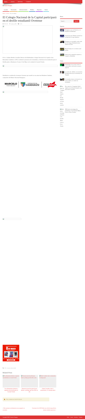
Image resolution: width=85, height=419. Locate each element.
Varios (46, 9)
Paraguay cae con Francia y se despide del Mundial (73, 30)
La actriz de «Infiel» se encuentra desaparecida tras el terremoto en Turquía (73, 73)
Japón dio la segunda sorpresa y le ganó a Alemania (73, 55)
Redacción (6, 23)
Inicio (5, 1)
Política (32, 9)
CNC (5, 368)
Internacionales (23, 9)
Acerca (12, 1)
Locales (6, 9)
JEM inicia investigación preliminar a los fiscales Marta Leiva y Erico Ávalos (73, 110)
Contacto (28, 1)
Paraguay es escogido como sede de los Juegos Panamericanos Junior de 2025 (73, 43)
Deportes (39, 9)
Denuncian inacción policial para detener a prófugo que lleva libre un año (29, 390)
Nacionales (14, 9)
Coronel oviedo (10, 368)
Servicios (20, 1)
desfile (14, 368)
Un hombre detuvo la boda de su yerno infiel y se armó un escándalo (73, 80)
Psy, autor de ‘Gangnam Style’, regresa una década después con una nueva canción (73, 88)
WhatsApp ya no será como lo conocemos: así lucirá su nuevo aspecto (73, 66)
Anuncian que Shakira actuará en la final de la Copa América (73, 36)
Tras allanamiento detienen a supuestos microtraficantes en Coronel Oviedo (11, 390)
